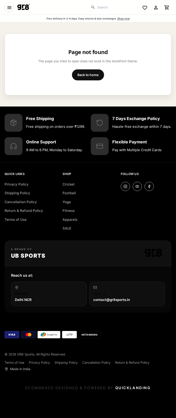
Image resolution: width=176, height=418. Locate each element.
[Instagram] (125, 186)
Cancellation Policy (21, 202)
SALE (67, 228)
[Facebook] (149, 186)
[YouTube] (137, 186)
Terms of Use (16, 219)
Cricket (69, 184)
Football (69, 193)
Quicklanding (133, 387)
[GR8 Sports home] (23, 7)
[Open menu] (9, 7)
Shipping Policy (17, 193)
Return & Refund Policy (24, 210)
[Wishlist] (144, 7)
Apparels (70, 219)
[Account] (155, 7)
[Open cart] (166, 7)
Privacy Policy (17, 184)
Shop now (123, 18)
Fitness (69, 210)
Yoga (67, 202)
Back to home (88, 75)
